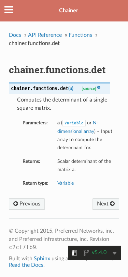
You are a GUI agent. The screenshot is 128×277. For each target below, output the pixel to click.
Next (103, 203)
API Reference (45, 35)
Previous (29, 203)
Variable (65, 183)
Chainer (68, 10)
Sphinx (42, 258)
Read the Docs (26, 265)
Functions (80, 35)
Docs (15, 35)
